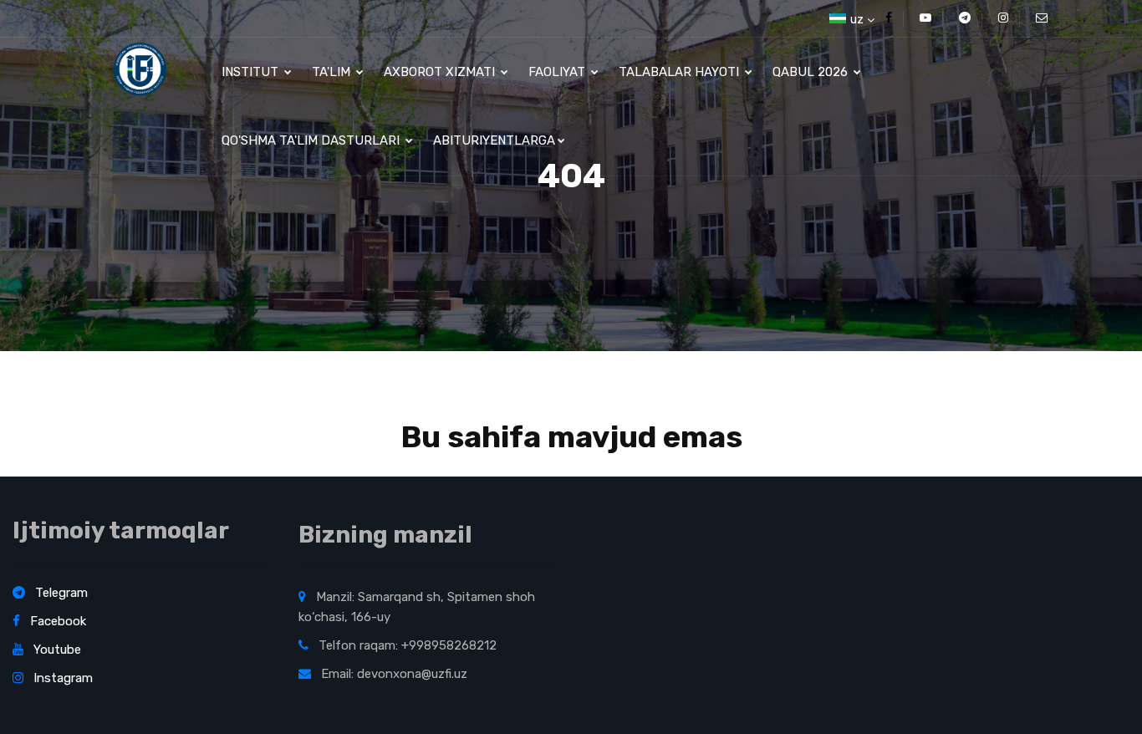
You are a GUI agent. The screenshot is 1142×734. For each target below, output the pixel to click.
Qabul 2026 (811, 71)
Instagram (61, 678)
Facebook (56, 621)
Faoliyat (558, 71)
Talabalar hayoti (680, 71)
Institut (252, 71)
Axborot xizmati (441, 71)
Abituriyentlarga (494, 140)
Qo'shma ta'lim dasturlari (312, 140)
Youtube (55, 649)
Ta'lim (333, 71)
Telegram (60, 592)
